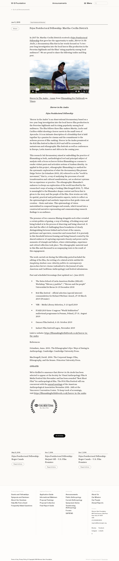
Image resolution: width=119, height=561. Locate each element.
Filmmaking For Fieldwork (73, 98)
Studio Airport (96, 559)
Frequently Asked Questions (21, 505)
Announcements (59, 3)
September (105, 559)
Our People (96, 500)
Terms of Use (14, 559)
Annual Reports (97, 503)
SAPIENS (69, 513)
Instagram (94, 531)
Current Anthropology (74, 500)
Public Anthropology (73, 497)
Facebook (101, 528)
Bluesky (94, 528)
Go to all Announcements (21, 9)
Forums (68, 510)
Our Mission (96, 497)
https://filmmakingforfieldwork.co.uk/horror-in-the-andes (60, 393)
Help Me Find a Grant (19, 503)
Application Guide (46, 494)
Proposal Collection (47, 503)
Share (15, 29)
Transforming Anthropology (71, 506)
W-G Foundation (18, 3)
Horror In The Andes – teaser (43, 98)
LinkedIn (101, 531)
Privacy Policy (23, 559)
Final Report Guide (47, 505)
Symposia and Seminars (20, 497)
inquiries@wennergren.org (99, 523)
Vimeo (32, 101)
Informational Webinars (48, 497)
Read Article (18, 464)
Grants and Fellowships (20, 494)
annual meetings (55, 384)
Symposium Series (73, 503)
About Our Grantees (18, 500)
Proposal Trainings (47, 500)
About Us (95, 494)
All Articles (59, 436)
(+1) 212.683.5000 (97, 520)
